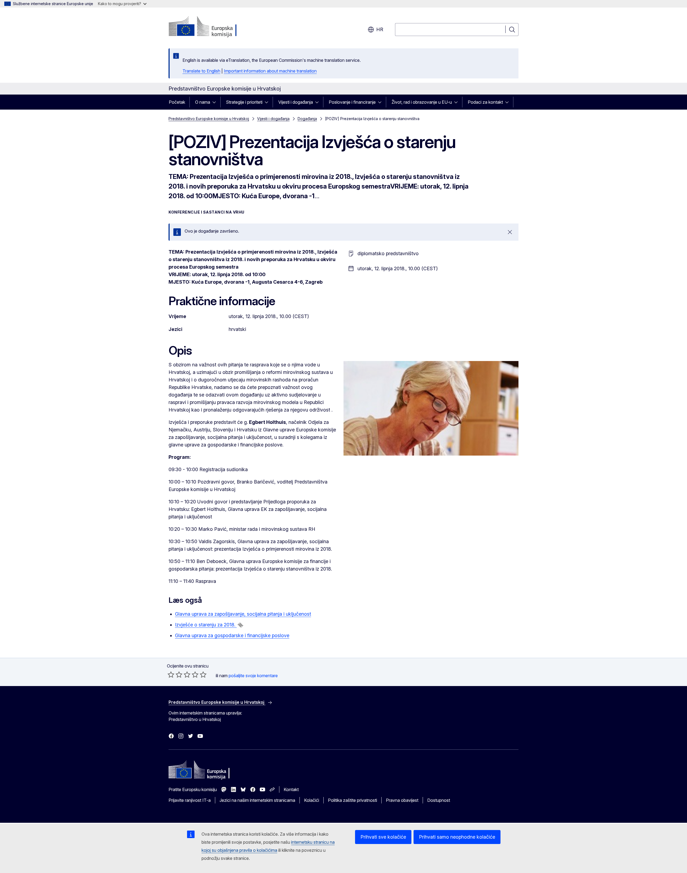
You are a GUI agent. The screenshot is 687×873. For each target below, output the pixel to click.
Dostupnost (438, 800)
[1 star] (171, 674)
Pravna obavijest (402, 800)
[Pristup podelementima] (215, 102)
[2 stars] (175, 674)
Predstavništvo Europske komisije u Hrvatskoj (209, 118)
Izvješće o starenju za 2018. (206, 624)
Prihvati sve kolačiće (383, 837)
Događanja (307, 118)
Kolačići (311, 800)
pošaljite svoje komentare (253, 675)
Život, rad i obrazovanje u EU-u (422, 102)
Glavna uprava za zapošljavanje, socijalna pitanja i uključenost (243, 614)
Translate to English (201, 71)
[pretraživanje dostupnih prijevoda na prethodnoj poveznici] (240, 625)
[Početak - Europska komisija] (212, 27)
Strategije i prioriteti (244, 102)
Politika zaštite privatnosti (352, 800)
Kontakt (291, 789)
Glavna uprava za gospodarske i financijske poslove (232, 635)
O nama (202, 102)
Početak (177, 102)
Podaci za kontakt (485, 102)
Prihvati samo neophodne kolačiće (457, 837)
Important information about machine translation (270, 71)
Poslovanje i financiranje (352, 102)
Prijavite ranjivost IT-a (190, 800)
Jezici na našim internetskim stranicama (257, 800)
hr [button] (379, 29)
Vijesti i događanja (295, 102)
